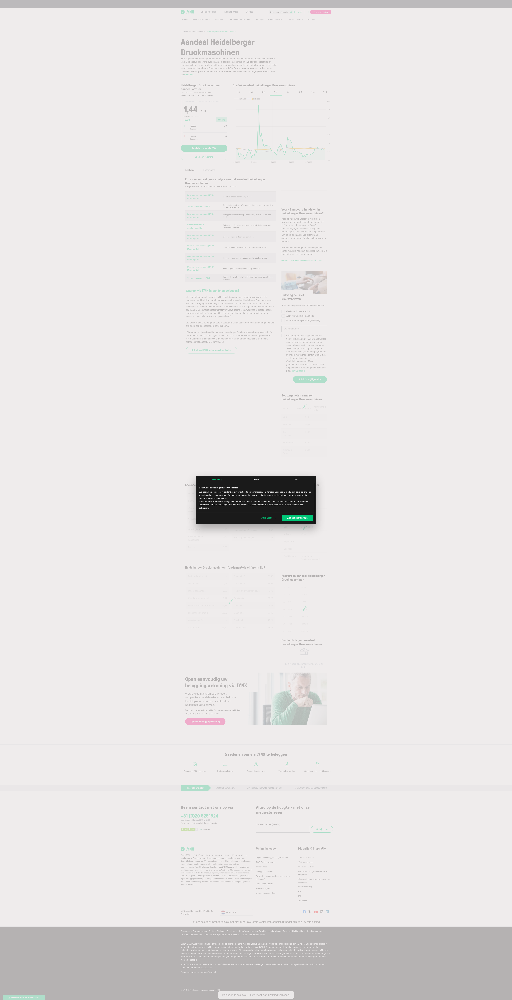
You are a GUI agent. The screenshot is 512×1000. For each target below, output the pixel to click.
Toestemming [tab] (216, 479)
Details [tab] (256, 479)
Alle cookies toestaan (297, 518)
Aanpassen (266, 518)
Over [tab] (296, 479)
